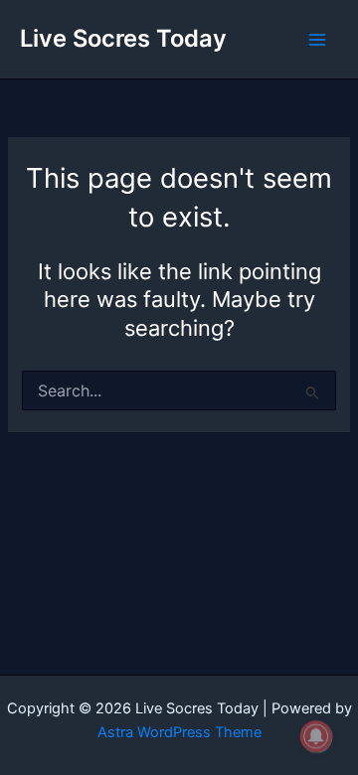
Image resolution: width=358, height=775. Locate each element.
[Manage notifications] (316, 736)
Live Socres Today (123, 38)
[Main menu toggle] (317, 40)
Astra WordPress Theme (179, 732)
